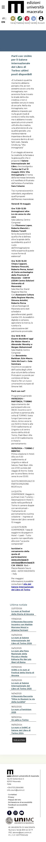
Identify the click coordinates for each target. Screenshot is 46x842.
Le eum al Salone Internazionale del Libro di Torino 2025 (21, 686)
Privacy (11, 797)
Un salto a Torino (20, 720)
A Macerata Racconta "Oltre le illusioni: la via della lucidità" (23, 699)
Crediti (10, 807)
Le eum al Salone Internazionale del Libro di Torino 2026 (21, 640)
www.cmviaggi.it (19, 560)
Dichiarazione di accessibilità (20, 802)
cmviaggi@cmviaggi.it (22, 562)
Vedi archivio (19, 740)
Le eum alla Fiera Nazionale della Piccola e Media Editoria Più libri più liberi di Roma (21, 656)
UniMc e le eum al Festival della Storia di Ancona (22, 673)
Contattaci (12, 795)
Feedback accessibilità (17, 805)
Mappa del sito (14, 800)
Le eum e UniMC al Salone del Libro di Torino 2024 (21, 730)
